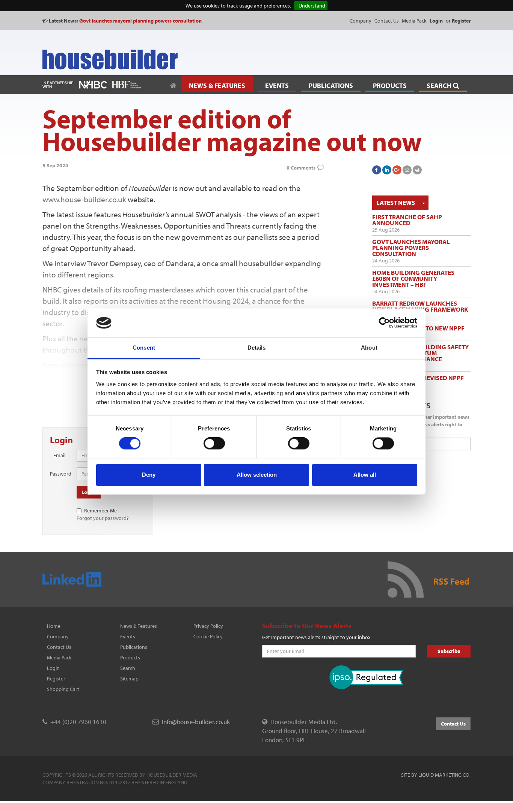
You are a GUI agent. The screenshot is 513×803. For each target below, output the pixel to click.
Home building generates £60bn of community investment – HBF (413, 278)
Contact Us (386, 20)
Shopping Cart (63, 689)
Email (59, 455)
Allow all (364, 474)
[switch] (214, 444)
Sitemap (129, 678)
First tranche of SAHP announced (407, 220)
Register (56, 678)
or (458, 20)
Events (127, 636)
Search (127, 668)
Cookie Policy (208, 636)
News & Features (138, 626)
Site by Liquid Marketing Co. (436, 774)
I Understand (310, 5)
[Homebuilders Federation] (126, 83)
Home (53, 626)
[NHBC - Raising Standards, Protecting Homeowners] (93, 83)
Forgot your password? (103, 518)
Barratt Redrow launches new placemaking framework (420, 306)
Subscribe (449, 651)
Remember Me (100, 510)
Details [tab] (256, 347)
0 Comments (301, 167)
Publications (133, 647)
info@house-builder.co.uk (196, 722)
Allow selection (257, 474)
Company (360, 20)
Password (60, 473)
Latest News (395, 202)
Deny (148, 474)
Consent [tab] (144, 347)
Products (130, 657)
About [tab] (369, 347)
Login (53, 668)
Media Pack (414, 20)
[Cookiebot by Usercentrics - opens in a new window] (384, 323)
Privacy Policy (208, 626)
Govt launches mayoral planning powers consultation (140, 20)
